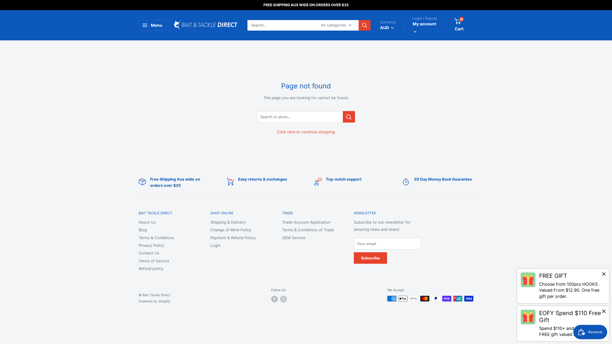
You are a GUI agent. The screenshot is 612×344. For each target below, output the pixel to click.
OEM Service (293, 237)
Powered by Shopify (154, 301)
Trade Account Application (306, 222)
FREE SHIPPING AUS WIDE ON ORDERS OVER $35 (306, 5)
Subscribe (370, 258)
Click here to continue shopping (306, 131)
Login (215, 245)
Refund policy (151, 268)
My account (424, 24)
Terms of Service (154, 260)
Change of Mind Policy (230, 229)
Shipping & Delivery (228, 222)
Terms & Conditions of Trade (308, 229)
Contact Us (149, 253)
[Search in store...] (349, 117)
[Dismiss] (604, 275)
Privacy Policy (151, 245)
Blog (143, 229)
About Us (147, 222)
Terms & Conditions (156, 237)
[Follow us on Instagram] (283, 299)
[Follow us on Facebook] (274, 299)
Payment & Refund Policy (233, 237)
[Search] (365, 25)
